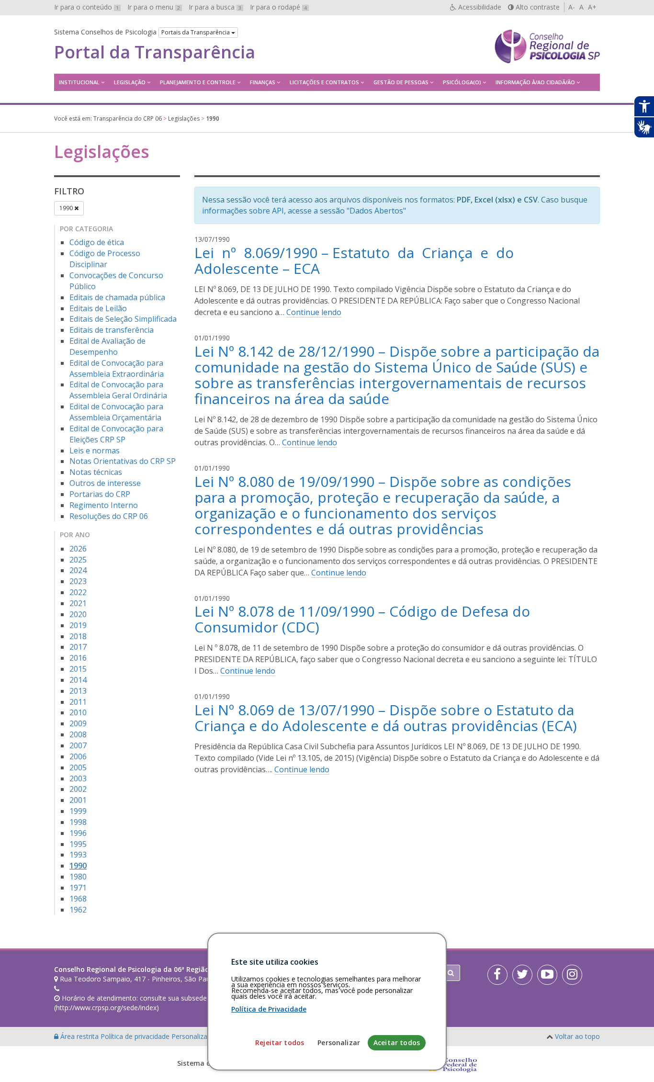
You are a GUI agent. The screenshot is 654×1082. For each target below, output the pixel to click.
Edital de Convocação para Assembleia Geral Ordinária (118, 390)
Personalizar (338, 1042)
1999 (78, 811)
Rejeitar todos (279, 1042)
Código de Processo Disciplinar (104, 259)
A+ (592, 6)
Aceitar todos (396, 1042)
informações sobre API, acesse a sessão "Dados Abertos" (304, 210)
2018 (78, 636)
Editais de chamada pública (117, 297)
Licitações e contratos (324, 82)
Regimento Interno (103, 505)
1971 (78, 887)
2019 (78, 625)
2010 (78, 712)
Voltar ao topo (577, 1036)
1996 (78, 833)
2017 (78, 647)
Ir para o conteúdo (86, 6)
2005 (78, 767)
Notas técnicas (95, 472)
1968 (78, 898)
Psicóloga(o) (462, 82)
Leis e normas (94, 450)
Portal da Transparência (154, 52)
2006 (78, 756)
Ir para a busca (215, 6)
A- (571, 6)
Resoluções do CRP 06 (108, 516)
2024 (78, 570)
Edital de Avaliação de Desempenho (107, 346)
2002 (78, 789)
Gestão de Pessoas (400, 82)
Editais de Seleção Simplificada (123, 319)
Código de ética (96, 242)
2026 (78, 548)
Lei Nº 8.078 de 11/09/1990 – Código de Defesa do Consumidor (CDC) (362, 619)
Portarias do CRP (99, 494)
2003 (78, 778)
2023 (78, 581)
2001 (78, 800)
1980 (78, 876)
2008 (78, 734)
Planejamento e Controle (198, 82)
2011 (78, 702)
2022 (78, 592)
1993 (78, 854)
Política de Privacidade (268, 1009)
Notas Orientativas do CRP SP (122, 461)
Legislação (130, 82)
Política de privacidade (136, 1036)
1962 (78, 909)
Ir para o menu (153, 6)
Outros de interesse (105, 483)
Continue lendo (313, 312)
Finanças (262, 82)
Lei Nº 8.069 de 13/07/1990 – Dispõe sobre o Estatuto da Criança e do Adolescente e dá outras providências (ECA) (385, 717)
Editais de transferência (111, 330)
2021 (78, 603)
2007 (78, 745)
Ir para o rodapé (278, 6)
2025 (78, 559)
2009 (78, 723)
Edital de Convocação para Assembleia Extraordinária (116, 368)
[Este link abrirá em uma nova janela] (497, 975)
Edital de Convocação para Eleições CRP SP (116, 434)
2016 (78, 658)
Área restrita (79, 1036)
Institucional (79, 82)
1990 (66, 208)
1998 (78, 822)
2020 (78, 614)
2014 (78, 680)
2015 (78, 669)
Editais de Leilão (98, 308)
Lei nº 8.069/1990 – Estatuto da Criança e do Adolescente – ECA (356, 260)
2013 (78, 691)
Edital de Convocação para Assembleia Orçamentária (116, 412)
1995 (78, 844)
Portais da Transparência (196, 32)
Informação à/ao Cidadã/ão (535, 82)
